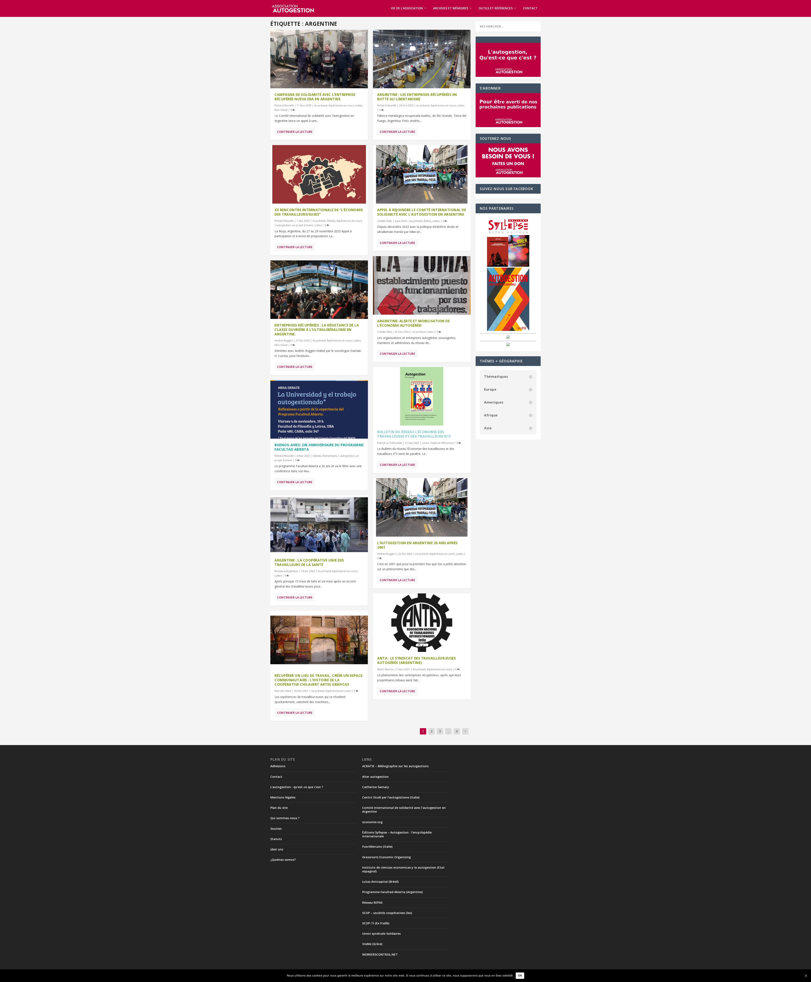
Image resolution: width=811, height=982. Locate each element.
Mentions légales (282, 797)
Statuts (276, 839)
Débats (331, 221)
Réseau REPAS (372, 902)
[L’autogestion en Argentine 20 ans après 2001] (422, 507)
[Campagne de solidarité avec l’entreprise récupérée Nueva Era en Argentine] (319, 59)
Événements (330, 456)
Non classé (281, 110)
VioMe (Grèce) (372, 944)
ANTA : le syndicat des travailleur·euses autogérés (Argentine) (416, 660)
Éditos (427, 221)
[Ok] (806, 976)
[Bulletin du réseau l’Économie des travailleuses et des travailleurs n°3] (422, 396)
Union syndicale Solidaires (381, 934)
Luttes (358, 105)
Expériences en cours (341, 105)
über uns (276, 849)
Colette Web (384, 221)
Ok (520, 975)
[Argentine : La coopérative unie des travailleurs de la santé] (319, 524)
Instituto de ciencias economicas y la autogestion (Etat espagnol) (403, 869)
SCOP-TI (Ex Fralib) (375, 923)
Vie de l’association (407, 8)
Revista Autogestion (286, 571)
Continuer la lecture (295, 132)
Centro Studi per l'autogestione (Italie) (390, 797)
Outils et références (496, 8)
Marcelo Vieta (283, 691)
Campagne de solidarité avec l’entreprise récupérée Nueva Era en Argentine (315, 96)
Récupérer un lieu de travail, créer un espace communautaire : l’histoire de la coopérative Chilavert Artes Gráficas (319, 680)
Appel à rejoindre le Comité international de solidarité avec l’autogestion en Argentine (421, 212)
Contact (530, 8)
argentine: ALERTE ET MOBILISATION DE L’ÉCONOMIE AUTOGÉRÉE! (413, 323)
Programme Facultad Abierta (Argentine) (392, 892)
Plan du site (279, 808)
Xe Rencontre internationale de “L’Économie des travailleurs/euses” (319, 212)
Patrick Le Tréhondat (389, 443)
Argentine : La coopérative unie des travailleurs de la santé (309, 562)
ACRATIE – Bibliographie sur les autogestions (395, 766)
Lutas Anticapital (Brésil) (380, 882)
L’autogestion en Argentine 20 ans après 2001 (417, 545)
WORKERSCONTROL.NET (380, 954)
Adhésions (277, 766)
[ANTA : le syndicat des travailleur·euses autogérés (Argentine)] (422, 622)
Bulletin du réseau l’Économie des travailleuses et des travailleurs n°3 (414, 434)
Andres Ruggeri (284, 340)
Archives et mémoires (450, 8)
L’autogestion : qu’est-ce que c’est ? (296, 787)
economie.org (372, 822)
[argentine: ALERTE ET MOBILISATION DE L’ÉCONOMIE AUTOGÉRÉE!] (422, 285)
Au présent (320, 105)
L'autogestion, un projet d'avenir (294, 225)
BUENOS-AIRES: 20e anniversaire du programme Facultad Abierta (319, 447)
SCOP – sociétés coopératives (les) (387, 913)
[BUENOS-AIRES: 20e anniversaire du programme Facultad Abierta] (319, 409)
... (448, 731)
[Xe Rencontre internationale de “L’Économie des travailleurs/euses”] (319, 174)
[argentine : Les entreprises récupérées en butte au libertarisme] (422, 59)
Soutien (276, 829)
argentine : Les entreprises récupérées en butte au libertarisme (417, 96)
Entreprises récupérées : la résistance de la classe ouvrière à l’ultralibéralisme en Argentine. (317, 329)
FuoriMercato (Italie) (377, 847)
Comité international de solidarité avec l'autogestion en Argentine (404, 809)
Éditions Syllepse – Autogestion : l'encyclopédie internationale (397, 834)
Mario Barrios (385, 669)
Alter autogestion (375, 777)
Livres (425, 443)
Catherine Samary (375, 787)
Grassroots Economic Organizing (386, 857)
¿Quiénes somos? (283, 860)
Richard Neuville (284, 105)
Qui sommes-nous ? (284, 818)
